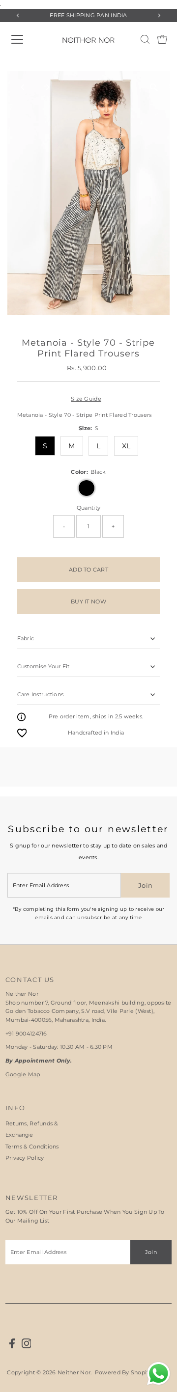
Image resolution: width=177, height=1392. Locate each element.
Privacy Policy (24, 1157)
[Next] (159, 15)
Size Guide (86, 399)
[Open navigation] (26, 39)
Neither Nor (74, 1372)
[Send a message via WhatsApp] (158, 1373)
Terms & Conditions (32, 1146)
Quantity (88, 507)
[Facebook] (12, 1346)
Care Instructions (40, 694)
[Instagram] (26, 1346)
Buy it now (88, 601)
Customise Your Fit (43, 666)
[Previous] (18, 15)
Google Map (22, 1074)
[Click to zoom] (154, 87)
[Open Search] (145, 39)
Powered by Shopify (123, 1372)
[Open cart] (162, 39)
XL (126, 445)
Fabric (25, 638)
